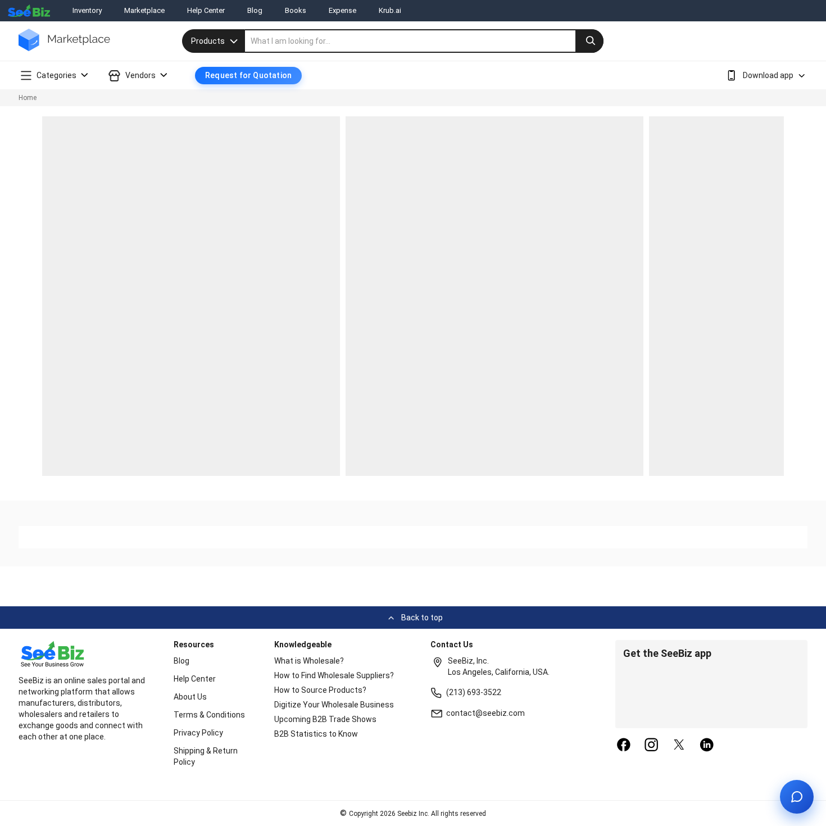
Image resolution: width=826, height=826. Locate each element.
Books (295, 10)
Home (28, 98)
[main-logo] (64, 48)
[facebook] (623, 745)
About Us (190, 696)
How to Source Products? (320, 690)
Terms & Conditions (209, 714)
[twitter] (679, 745)
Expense (342, 10)
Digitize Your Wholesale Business (334, 704)
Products (208, 41)
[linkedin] (706, 745)
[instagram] (651, 745)
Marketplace (144, 10)
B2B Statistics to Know (316, 733)
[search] (424, 41)
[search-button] (589, 41)
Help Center (206, 10)
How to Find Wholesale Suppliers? (334, 675)
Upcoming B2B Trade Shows (325, 719)
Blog (254, 10)
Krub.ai (390, 10)
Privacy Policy (198, 732)
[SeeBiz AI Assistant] (797, 797)
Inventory (87, 10)
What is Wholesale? (309, 660)
